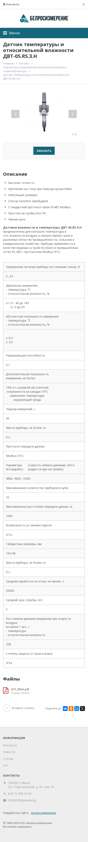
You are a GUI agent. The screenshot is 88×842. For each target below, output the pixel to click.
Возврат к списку (23, 708)
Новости (9, 752)
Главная (8, 63)
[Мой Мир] (76, 708)
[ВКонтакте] (65, 708)
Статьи (8, 759)
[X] (82, 708)
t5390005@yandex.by (22, 800)
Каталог (24, 63)
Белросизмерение (43, 813)
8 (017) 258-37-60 (20, 793)
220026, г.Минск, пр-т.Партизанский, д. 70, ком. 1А (31, 785)
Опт (6, 765)
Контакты (12, 4)
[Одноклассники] (71, 708)
